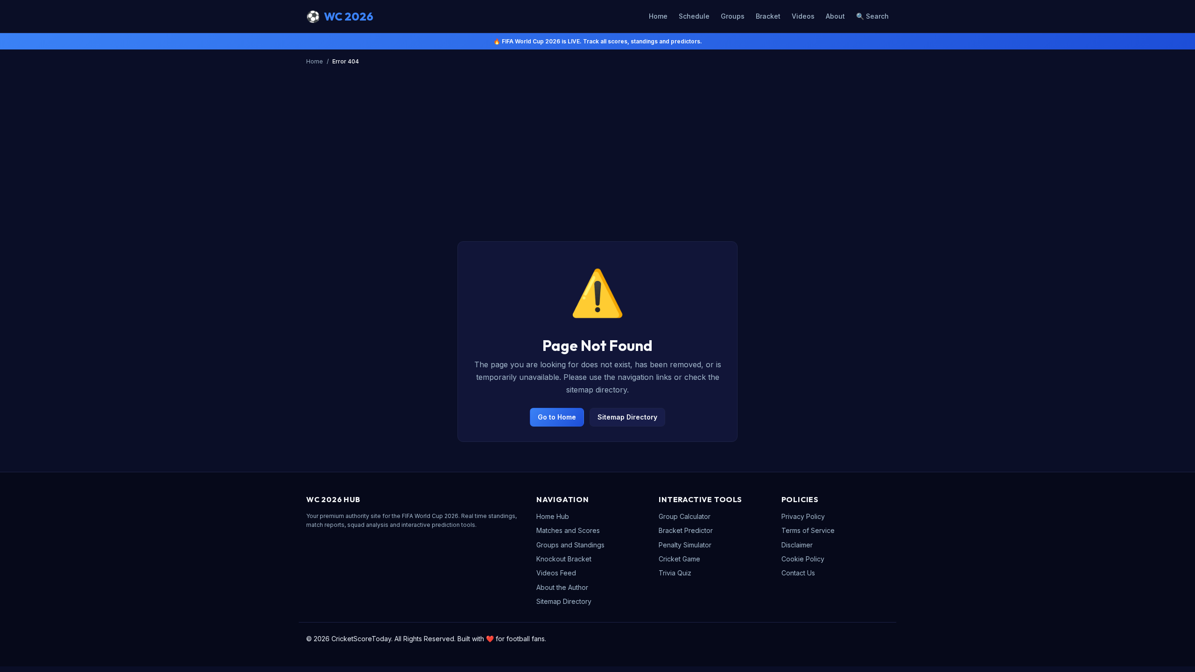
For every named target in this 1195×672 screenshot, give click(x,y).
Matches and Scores (568, 530)
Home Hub (552, 516)
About (835, 16)
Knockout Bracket (563, 559)
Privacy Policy (803, 516)
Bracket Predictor (686, 530)
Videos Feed (556, 573)
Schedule (694, 16)
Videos (803, 16)
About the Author (562, 587)
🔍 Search (872, 16)
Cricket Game (679, 559)
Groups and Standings (570, 545)
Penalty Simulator (685, 545)
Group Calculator (684, 516)
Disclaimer (797, 545)
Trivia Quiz (675, 573)
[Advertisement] (597, 138)
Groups (733, 16)
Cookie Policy (802, 559)
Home (658, 16)
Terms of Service (808, 530)
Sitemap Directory (627, 417)
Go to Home (557, 417)
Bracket (768, 16)
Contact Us (798, 573)
